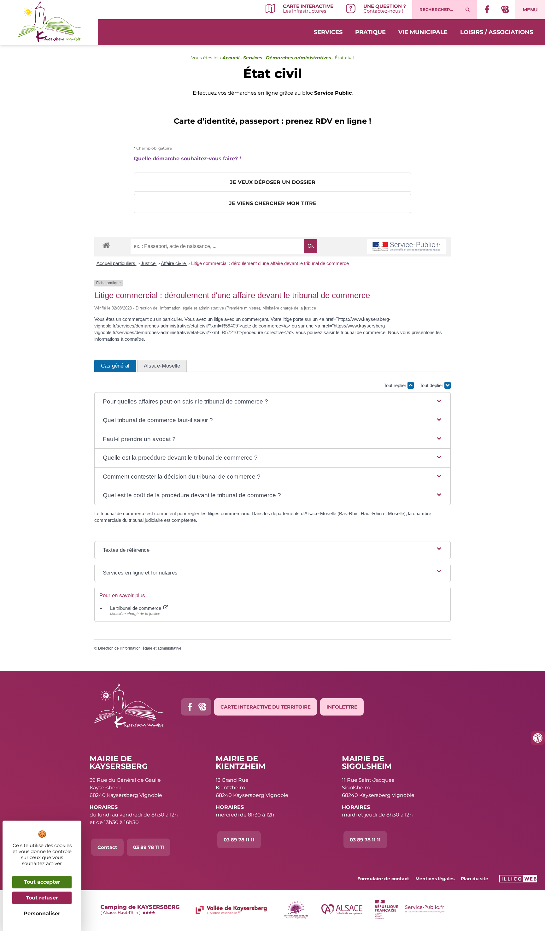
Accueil (230, 57)
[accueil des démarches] (106, 245)
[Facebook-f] (189, 706)
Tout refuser (42, 898)
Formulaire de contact (383, 878)
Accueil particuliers (117, 263)
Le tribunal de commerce (136, 608)
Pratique (370, 32)
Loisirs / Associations (496, 32)
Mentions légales (434, 878)
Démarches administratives (298, 57)
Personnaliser (42, 913)
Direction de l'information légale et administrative (139, 648)
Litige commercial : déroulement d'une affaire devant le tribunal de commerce (270, 263)
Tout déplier (432, 385)
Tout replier (395, 385)
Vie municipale (423, 32)
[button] (272, 401)
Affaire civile (174, 263)
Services (328, 32)
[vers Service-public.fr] (406, 247)
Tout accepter (42, 882)
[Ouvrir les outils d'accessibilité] (538, 738)
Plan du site (474, 878)
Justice (149, 263)
